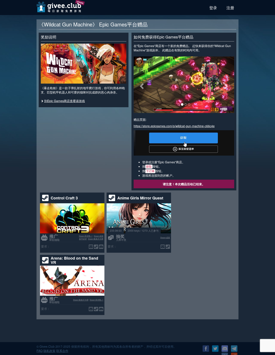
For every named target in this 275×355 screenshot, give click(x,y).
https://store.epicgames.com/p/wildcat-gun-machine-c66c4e (174, 126)
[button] (141, 85)
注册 (230, 7)
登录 (213, 7)
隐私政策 (49, 351)
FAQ (40, 351)
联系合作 (62, 351)
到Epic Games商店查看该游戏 (64, 101)
